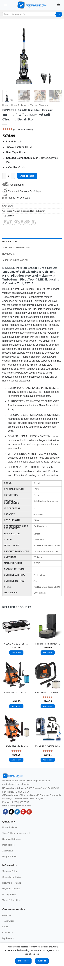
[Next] (56, 56)
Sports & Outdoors (11, 839)
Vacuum (10, 216)
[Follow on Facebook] (5, 812)
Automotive (7, 850)
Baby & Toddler (9, 856)
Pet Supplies (8, 845)
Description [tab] (9, 241)
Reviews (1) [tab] (8, 254)
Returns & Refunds (11, 883)
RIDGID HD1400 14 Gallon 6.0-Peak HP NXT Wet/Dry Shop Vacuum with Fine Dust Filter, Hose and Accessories (16, 692)
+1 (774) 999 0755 (20, 802)
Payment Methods (11, 888)
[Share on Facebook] (10, 222)
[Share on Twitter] (16, 222)
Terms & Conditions (11, 900)
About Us (6, 915)
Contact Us (7, 932)
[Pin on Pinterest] (27, 222)
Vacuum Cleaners (39, 105)
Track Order (8, 921)
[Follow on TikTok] (11, 812)
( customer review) (23, 129)
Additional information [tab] (16, 248)
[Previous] (7, 56)
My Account (8, 938)
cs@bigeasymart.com (20, 805)
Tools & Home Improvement (16, 833)
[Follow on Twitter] (17, 812)
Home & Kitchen (19, 105)
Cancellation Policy (11, 877)
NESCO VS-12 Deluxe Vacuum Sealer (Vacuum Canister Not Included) (16, 644)
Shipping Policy (9, 871)
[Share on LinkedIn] (33, 222)
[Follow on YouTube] (29, 812)
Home (5, 105)
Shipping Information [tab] (14, 260)
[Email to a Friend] (22, 222)
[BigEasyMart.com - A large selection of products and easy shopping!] (32, 5)
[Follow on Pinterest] (23, 812)
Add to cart (27, 176)
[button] (5, 4)
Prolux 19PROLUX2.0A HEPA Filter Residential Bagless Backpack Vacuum (47, 746)
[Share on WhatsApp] (5, 222)
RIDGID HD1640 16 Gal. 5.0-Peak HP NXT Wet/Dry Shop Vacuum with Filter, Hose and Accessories (16, 746)
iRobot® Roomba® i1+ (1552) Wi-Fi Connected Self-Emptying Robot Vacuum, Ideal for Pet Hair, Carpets (47, 644)
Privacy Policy (9, 894)
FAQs (5, 926)
